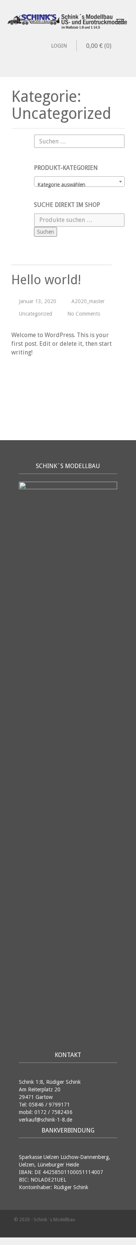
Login (59, 46)
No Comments (83, 314)
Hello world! (46, 279)
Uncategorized (35, 314)
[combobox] (79, 181)
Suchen (45, 232)
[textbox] (79, 185)
